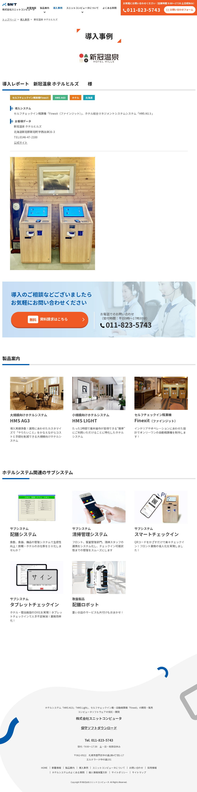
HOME (44, 767)
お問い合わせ (136, 767)
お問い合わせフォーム (181, 9)
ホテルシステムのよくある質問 (68, 772)
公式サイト (20, 142)
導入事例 (57, 7)
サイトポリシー (120, 772)
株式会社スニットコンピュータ (99, 718)
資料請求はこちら (49, 319)
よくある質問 (109, 7)
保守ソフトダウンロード (99, 727)
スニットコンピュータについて (82, 7)
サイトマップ (139, 772)
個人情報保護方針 (98, 772)
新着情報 (31, 7)
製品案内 (44, 7)
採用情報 (152, 767)
